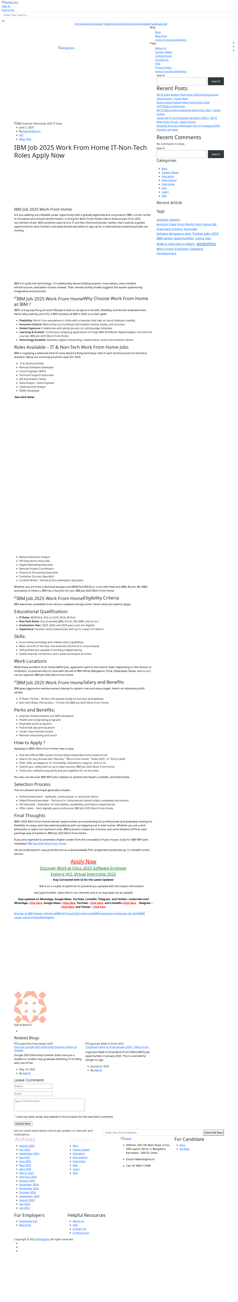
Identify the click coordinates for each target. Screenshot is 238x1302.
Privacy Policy (163, 67)
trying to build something (170, 40)
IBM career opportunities (175, 238)
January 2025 (27, 1181)
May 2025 (25, 1165)
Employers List (28, 1221)
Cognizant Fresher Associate (177, 229)
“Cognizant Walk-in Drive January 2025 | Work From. (117, 1047)
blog (182, 1145)
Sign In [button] (6, 6)
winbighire (206, 243)
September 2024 (29, 1196)
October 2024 (27, 1192)
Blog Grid (161, 36)
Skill (164, 196)
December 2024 (29, 1184)
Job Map (185, 1149)
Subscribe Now (213, 1132)
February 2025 (28, 1177)
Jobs (118, 24)
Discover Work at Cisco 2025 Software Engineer (83, 868)
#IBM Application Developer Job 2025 (115, 913)
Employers (129, 24)
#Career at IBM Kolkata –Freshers (34, 913)
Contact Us (162, 60)
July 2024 (24, 1204)
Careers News (163, 52)
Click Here (35, 903)
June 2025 (25, 1161)
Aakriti (27, 1073)
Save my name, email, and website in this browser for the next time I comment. (65, 1116)
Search (161, 75)
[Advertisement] (83, 97)
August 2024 (26, 1200)
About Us (160, 48)
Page (158, 24)
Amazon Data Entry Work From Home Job (186, 224)
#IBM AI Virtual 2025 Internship (74, 913)
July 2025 (24, 1157)
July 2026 (24, 1149)
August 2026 (26, 1146)
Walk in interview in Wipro (176, 244)
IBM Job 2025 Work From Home (47, 843)
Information (169, 180)
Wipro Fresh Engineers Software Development (180, 251)
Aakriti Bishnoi (31, 131)
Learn (165, 192)
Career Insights (104, 24)
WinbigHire (43, 1239)
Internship (88, 24)
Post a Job (8, 10)
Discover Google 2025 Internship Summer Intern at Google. (45, 1048)
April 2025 (25, 1169)
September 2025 (29, 1153)
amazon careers (168, 220)
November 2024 (29, 1188)
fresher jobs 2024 (205, 233)
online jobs (203, 238)
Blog (158, 32)
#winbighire (47, 917)
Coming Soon (163, 56)
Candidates (143, 24)
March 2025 (26, 1173)
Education (168, 176)
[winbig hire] (10, 2)
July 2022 (24, 1208)
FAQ (157, 63)
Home (78, 24)
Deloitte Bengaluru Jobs (174, 234)
